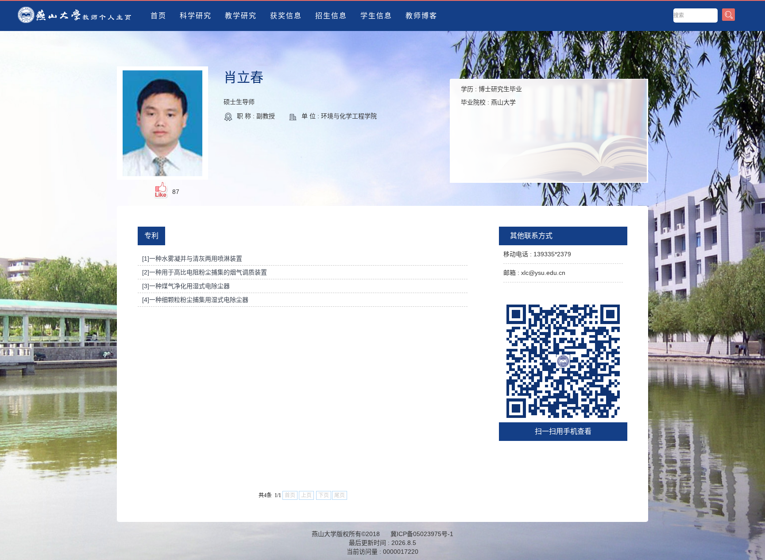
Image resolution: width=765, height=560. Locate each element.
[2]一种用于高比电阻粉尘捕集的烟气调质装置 (204, 272)
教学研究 (241, 15)
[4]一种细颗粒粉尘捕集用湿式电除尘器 (195, 299)
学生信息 (376, 15)
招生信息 (331, 15)
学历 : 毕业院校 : (491, 95)
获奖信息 (286, 15)
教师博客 (421, 15)
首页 (158, 15)
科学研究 (196, 15)
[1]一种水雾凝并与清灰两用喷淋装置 (192, 258)
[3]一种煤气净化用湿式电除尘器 (186, 286)
